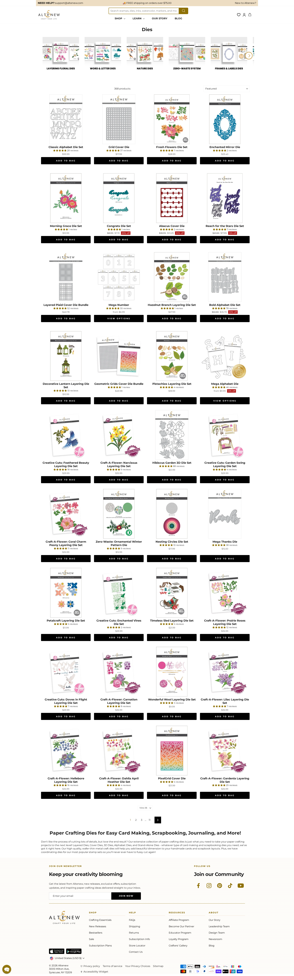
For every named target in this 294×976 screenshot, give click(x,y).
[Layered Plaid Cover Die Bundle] (66, 277)
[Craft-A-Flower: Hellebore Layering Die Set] (66, 750)
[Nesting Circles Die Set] (172, 514)
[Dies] (60, 72)
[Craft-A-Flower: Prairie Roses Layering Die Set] (225, 593)
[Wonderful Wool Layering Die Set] (172, 671)
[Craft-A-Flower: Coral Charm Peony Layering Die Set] (66, 514)
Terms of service (112, 966)
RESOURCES (177, 913)
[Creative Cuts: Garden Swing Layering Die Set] (225, 435)
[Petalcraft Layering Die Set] (66, 593)
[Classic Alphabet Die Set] (66, 119)
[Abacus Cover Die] (172, 198)
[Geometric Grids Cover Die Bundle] (119, 356)
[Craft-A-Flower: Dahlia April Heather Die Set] (119, 750)
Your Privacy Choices (137, 966)
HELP (132, 913)
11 (150, 819)
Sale (91, 939)
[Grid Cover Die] (119, 119)
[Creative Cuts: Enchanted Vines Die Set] (119, 593)
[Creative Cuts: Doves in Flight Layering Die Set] (66, 671)
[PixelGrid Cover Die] (172, 750)
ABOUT (214, 913)
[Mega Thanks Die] (225, 514)
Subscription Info (139, 939)
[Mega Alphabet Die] (225, 356)
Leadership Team (219, 926)
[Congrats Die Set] (119, 198)
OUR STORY (159, 18)
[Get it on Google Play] (73, 951)
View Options (118, 318)
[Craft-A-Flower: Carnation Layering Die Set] (119, 671)
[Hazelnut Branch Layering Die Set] (172, 277)
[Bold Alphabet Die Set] (225, 277)
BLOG (178, 18)
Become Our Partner (181, 926)
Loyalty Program (178, 939)
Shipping (134, 926)
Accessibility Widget (95, 971)
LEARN (137, 18)
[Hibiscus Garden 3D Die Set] (172, 435)
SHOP (119, 18)
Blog (211, 945)
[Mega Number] (119, 277)
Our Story (214, 920)
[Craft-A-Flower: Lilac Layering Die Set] (225, 671)
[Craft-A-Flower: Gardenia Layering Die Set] (225, 750)
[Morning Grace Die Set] (66, 198)
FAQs (132, 920)
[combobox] (144, 11)
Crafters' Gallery (178, 945)
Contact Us (136, 951)
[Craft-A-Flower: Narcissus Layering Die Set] (119, 435)
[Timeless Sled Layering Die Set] (172, 593)
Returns (134, 932)
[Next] (249, 55)
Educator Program (180, 932)
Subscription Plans (100, 945)
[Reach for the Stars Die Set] (225, 198)
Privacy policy (91, 966)
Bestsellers (95, 932)
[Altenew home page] (49, 14)
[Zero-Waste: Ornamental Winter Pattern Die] (119, 514)
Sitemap (158, 966)
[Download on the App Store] (56, 951)
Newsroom (215, 939)
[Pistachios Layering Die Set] (172, 356)
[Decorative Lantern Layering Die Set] (66, 356)
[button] (6, 969)
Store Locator (137, 945)
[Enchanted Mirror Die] (225, 119)
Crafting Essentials (100, 920)
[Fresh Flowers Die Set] (172, 119)
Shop (93, 913)
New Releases (97, 926)
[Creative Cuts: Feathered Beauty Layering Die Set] (66, 435)
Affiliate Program (179, 920)
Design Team (217, 932)
